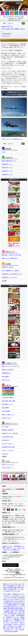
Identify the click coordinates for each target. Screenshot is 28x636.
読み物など (22, 610)
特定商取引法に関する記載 (15, 608)
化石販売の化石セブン (7, 26)
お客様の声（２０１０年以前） (10, 433)
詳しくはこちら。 (13, 540)
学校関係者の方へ (6, 373)
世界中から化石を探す (8, 369)
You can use (5, 453)
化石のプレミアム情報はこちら (12, 549)
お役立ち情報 (13, 610)
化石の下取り (14, 622)
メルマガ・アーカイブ (8, 450)
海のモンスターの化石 (16, 601)
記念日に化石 (21, 613)
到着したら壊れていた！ (8, 414)
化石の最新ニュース (7, 404)
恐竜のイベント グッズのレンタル (12, 584)
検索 (23, 23)
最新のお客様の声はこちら (9, 160)
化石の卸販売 (5, 376)
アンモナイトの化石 (13, 599)
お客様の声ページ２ (7, 164)
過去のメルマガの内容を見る (9, 258)
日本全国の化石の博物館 (10, 631)
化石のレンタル (6, 379)
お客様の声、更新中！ (8, 267)
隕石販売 (8, 606)
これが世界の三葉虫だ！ (8, 397)
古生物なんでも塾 (7, 546)
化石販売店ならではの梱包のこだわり (12, 274)
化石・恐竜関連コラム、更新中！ (11, 270)
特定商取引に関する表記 (8, 447)
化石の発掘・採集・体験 (8, 400)
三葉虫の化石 (15, 594)
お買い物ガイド (6, 440)
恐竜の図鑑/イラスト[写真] (14, 585)
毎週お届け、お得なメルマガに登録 (11, 255)
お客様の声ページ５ (7, 174)
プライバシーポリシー (8, 443)
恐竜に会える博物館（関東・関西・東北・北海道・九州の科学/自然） (14, 587)
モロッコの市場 (19, 629)
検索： (5, 23)
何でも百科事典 (6, 411)
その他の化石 (16, 603)
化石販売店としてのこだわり (9, 277)
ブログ (3, 152)
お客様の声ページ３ (7, 167)
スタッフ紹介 (5, 426)
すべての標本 (7, 594)
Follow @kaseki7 (12, 565)
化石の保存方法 (12, 613)
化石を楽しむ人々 (6, 418)
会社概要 (4, 280)
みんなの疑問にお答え (8, 436)
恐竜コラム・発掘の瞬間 (12, 619)
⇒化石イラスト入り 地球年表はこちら (12, 139)
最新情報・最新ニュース (10, 611)
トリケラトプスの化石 (10, 597)
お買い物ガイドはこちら (14, 19)
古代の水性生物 (6, 33)
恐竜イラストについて (8, 464)
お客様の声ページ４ (7, 171)
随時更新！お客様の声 (8, 430)
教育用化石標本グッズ (14, 604)
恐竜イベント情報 (9, 615)
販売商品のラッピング (12, 617)
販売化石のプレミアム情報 (14, 626)
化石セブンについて (16, 606)
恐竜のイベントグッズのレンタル (11, 366)
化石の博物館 (5, 407)
